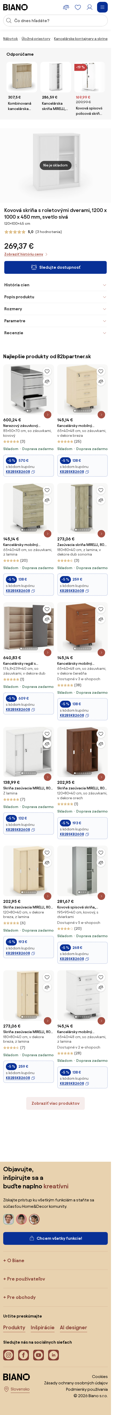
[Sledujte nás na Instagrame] (8, 1355)
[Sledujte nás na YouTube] (38, 1355)
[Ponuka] (102, 7)
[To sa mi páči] (47, 371)
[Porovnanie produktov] (66, 7)
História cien (16, 285)
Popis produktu (19, 297)
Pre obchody (21, 1297)
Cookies (100, 1376)
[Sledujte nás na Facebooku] (23, 1355)
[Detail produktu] (47, 414)
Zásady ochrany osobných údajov (76, 1383)
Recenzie (13, 333)
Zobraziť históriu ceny (23, 254)
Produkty (14, 1327)
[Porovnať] (47, 381)
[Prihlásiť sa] (89, 7)
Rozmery (13, 309)
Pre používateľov (26, 1278)
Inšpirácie (43, 1327)
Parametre (14, 321)
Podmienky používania (87, 1389)
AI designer (73, 1327)
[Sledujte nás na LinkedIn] (53, 1355)
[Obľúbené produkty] (77, 7)
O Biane (15, 1260)
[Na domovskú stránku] (15, 7)
